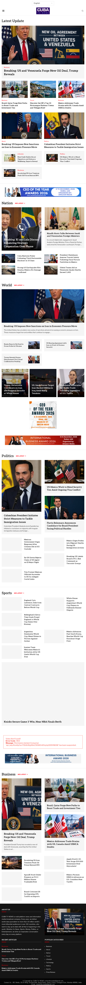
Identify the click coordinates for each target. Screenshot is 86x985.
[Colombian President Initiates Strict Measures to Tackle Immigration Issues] (64, 125)
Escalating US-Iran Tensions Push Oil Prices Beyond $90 (32, 862)
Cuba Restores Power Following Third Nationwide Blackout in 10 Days (29, 258)
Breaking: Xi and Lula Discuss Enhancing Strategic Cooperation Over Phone (21, 243)
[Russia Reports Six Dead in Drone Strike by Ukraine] (34, 345)
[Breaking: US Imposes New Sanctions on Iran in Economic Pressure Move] (22, 125)
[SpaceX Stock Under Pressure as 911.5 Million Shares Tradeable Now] (12, 878)
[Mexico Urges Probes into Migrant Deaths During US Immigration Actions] (54, 544)
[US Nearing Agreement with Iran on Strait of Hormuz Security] (76, 345)
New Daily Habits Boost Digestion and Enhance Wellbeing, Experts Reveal (28, 159)
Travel (48, 956)
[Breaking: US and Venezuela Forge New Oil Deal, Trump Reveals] (43, 52)
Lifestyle (49, 959)
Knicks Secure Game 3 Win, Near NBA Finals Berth (33, 721)
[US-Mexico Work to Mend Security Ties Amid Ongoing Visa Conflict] (52, 158)
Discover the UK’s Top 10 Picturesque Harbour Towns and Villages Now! (42, 105)
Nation (48, 953)
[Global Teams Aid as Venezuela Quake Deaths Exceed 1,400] (51, 270)
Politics (48, 966)
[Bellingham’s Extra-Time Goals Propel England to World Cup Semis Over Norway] (12, 619)
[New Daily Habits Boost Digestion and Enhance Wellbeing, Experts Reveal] (9, 158)
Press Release (50, 972)
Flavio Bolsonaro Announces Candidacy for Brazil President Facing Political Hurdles (62, 526)
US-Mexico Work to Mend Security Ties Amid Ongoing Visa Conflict (71, 159)
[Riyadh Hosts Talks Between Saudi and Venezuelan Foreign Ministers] (64, 218)
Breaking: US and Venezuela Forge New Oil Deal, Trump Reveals (20, 837)
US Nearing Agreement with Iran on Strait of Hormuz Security (56, 345)
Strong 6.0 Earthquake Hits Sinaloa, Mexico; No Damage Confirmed (29, 270)
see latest (19, 203)
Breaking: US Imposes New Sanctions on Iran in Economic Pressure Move (40, 326)
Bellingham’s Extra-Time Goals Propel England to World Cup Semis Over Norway (32, 619)
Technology (50, 962)
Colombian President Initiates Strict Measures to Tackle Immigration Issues (21, 519)
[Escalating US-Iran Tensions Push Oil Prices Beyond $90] (9, 173)
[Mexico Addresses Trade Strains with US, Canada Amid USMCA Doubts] (71, 89)
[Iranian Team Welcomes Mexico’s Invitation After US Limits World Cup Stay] (12, 652)
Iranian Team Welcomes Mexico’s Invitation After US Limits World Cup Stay (32, 652)
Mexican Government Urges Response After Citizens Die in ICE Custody (32, 544)
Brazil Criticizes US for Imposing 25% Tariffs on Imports (32, 894)
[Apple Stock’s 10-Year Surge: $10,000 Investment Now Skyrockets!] (54, 862)
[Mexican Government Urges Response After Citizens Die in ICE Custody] (12, 544)
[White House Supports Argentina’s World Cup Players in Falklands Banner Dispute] (54, 604)
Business (8, 774)
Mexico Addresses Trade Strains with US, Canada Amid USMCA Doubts (71, 105)
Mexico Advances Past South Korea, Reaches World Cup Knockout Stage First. (75, 636)
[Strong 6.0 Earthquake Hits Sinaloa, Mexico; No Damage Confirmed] (8, 270)
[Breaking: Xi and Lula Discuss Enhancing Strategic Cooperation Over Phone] (21, 229)
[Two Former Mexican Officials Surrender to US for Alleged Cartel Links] (12, 575)
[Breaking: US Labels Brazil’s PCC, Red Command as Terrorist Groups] (54, 560)
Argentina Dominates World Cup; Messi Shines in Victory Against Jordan (32, 636)
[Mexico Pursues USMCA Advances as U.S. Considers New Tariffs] (54, 878)
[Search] (82, 11)
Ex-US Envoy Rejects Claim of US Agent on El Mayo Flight (32, 560)
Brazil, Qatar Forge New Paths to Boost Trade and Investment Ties (14, 105)
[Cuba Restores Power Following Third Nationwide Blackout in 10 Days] (8, 258)
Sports (7, 593)
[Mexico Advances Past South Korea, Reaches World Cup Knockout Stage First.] (54, 636)
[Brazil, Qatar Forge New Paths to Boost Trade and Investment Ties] (15, 89)
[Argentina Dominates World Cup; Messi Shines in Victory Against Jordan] (12, 636)
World (48, 949)
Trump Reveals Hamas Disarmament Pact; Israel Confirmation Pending (13, 359)
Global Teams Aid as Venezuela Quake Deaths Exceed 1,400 (70, 270)
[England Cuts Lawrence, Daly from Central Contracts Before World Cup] (12, 604)
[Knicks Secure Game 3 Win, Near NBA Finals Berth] (43, 694)
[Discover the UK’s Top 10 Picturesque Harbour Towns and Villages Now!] (43, 89)
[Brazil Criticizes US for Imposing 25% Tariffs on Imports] (12, 894)
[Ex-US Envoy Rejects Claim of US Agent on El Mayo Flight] (12, 560)
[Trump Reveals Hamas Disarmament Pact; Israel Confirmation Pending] (34, 359)
